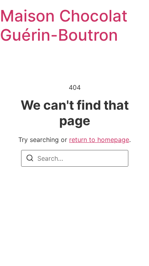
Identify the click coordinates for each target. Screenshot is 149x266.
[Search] (29, 159)
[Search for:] (74, 158)
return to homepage (99, 140)
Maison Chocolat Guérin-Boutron (64, 25)
